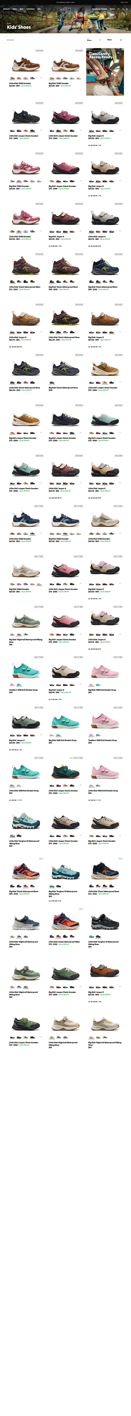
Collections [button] (30, 9)
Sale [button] (38, 9)
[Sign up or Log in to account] (123, 9)
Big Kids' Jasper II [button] (96, 136)
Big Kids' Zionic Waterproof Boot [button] (63, 287)
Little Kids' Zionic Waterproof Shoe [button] (64, 337)
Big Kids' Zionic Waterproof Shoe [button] (63, 388)
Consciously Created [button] (99, 9)
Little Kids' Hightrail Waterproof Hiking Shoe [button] (23, 943)
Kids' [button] (21, 9)
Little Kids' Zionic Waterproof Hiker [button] (24, 287)
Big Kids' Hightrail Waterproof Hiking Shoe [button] (25, 641)
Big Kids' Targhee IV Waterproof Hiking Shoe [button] (63, 893)
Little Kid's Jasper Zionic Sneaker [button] (23, 136)
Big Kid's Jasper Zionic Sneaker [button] (62, 186)
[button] (127, 9)
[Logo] (65, 9)
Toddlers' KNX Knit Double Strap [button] (23, 690)
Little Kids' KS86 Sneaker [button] (20, 83)
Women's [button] (6, 9)
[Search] (119, 9)
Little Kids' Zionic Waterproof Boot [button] (103, 891)
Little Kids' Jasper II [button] (96, 237)
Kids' (9, 23)
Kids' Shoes (19, 27)
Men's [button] (15, 9)
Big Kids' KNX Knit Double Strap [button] (102, 690)
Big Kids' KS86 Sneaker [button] (59, 83)
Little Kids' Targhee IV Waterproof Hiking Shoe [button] (24, 842)
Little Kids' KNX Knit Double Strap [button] (24, 791)
